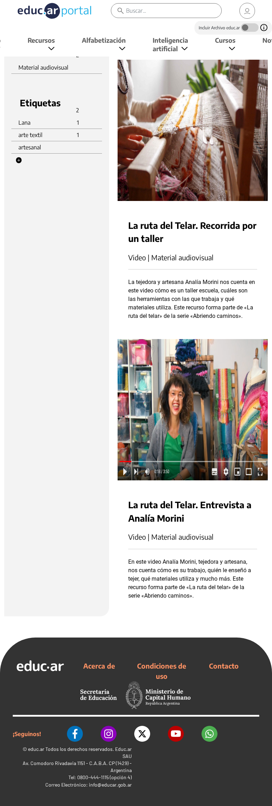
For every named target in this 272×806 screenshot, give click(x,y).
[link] (247, 11)
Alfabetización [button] (104, 40)
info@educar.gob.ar (110, 785)
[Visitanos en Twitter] (142, 733)
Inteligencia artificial (170, 44)
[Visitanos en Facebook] (75, 733)
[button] (18, 160)
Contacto (224, 666)
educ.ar (36, 749)
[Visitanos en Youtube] (176, 733)
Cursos (225, 40)
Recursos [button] (41, 40)
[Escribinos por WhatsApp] (209, 733)
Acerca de (99, 666)
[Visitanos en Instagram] (108, 733)
